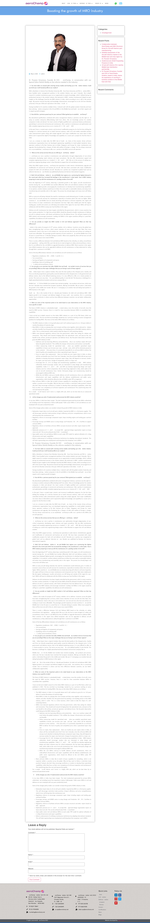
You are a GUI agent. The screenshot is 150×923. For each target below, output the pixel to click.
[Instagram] (115, 898)
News (106, 3)
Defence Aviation (85, 3)
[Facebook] (119, 895)
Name (30, 854)
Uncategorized (106, 33)
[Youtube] (115, 902)
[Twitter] (119, 898)
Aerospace (97, 3)
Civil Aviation (71, 3)
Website (30, 868)
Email (30, 861)
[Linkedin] (115, 895)
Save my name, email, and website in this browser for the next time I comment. (56, 875)
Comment (32, 832)
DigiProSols (121, 920)
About (63, 3)
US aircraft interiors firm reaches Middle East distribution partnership (112, 67)
